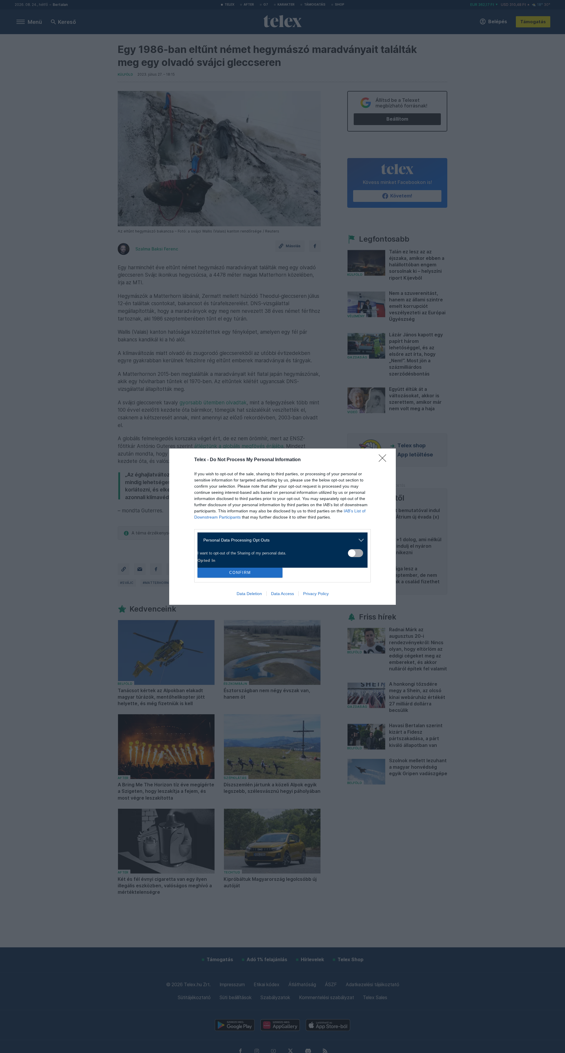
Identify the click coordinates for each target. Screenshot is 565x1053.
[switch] (355, 553)
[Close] (384, 460)
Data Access (282, 593)
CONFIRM (240, 572)
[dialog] (282, 527)
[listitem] (280, 540)
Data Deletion (249, 593)
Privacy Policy (316, 593)
